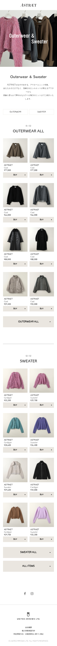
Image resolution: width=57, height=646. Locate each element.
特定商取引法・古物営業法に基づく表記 (28, 634)
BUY (15, 175)
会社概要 (28, 627)
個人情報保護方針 (28, 631)
